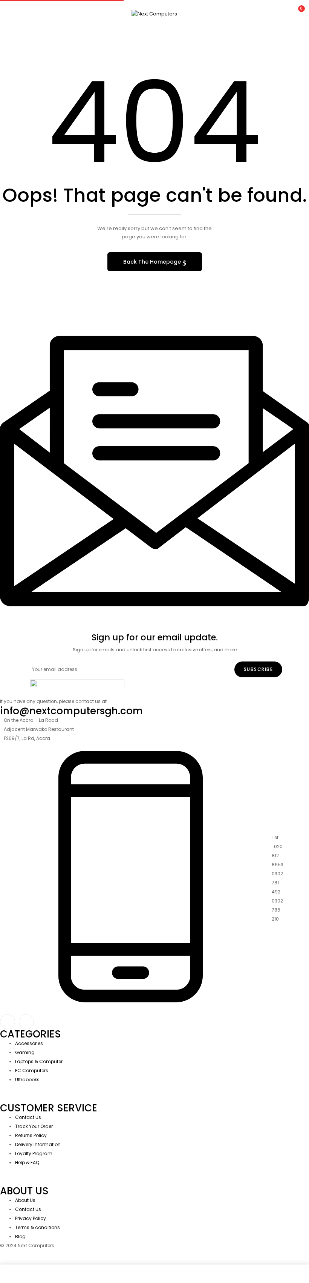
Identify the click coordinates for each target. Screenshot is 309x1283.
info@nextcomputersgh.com (71, 711)
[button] (297, 13)
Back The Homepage (152, 262)
